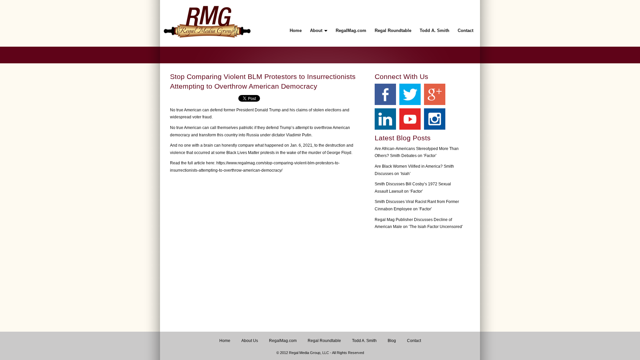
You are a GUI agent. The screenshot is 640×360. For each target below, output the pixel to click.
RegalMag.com (283, 340)
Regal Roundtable (324, 340)
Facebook (385, 94)
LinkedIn (385, 119)
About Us (249, 340)
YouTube (410, 119)
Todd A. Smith (364, 340)
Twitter (410, 94)
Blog (392, 340)
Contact (414, 340)
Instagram (434, 119)
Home (224, 340)
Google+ (434, 94)
